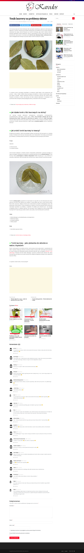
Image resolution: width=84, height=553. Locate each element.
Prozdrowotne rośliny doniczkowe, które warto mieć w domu (68, 42)
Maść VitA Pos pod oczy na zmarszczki (68, 55)
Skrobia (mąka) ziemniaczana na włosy (44, 319)
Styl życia (59, 72)
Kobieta (25, 14)
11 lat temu (20, 467)
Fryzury (58, 97)
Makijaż (58, 83)
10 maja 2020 (42, 321)
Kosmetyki (31, 14)
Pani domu (59, 70)
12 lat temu (19, 348)
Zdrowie (56, 14)
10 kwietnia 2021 (27, 323)
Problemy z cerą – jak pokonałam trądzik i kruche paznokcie (15, 337)
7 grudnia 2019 (27, 338)
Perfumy (58, 84)
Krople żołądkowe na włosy (15, 319)
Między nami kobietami (61, 69)
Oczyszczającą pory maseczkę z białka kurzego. (26, 104)
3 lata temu (19, 481)
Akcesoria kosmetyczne (61, 76)
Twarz (58, 89)
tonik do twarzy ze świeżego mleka (23, 235)
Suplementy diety (60, 88)
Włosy (58, 91)
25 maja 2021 (12, 320)
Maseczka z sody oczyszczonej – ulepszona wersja (68, 49)
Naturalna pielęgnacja (42, 14)
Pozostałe (59, 86)
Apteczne (59, 78)
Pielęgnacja (59, 101)
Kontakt (62, 14)
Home (20, 14)
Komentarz (11, 505)
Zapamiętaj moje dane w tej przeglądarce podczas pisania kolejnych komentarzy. (26, 530)
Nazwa (11, 520)
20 (51, 21)
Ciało (58, 79)
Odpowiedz (16, 353)
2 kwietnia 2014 (12, 21)
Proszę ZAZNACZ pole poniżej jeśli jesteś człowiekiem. (19, 533)
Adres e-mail (12, 525)
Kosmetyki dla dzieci (61, 81)
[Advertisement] (30, 80)
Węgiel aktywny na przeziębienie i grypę (68, 34)
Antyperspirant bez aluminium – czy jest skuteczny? (29, 320)
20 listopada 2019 (43, 338)
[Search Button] (73, 18)
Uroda (50, 14)
